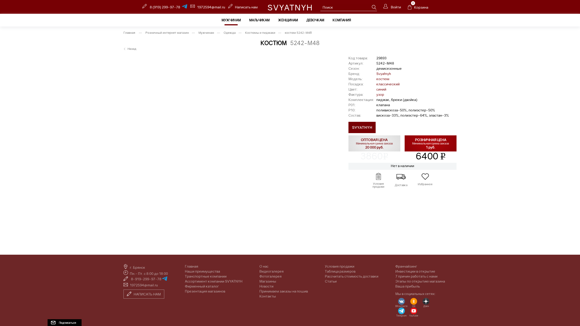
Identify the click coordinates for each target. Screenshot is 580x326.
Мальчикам (259, 20)
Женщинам (288, 20)
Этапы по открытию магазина (420, 281)
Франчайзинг (406, 266)
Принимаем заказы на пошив (283, 291)
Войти (395, 7)
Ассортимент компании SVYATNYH (213, 281)
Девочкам (315, 20)
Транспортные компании (206, 276)
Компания (342, 20)
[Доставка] (401, 176)
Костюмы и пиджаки (260, 32)
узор (380, 94)
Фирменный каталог (202, 286)
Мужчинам (231, 20)
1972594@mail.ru (211, 7)
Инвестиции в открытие (415, 271)
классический (388, 84)
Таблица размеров (340, 271)
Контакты (267, 296)
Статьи (331, 281)
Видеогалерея (271, 271)
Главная (129, 32)
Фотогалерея (270, 276)
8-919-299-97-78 (146, 279)
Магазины (267, 281)
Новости (266, 286)
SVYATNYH (290, 7)
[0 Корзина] (409, 8)
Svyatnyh (383, 74)
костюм (382, 79)
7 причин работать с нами (416, 276)
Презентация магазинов (205, 291)
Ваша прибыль (407, 286)
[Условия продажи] (378, 176)
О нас (263, 266)
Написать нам (246, 7)
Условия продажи (339, 266)
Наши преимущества (202, 271)
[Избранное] (425, 176)
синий (381, 89)
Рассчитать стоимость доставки (351, 276)
